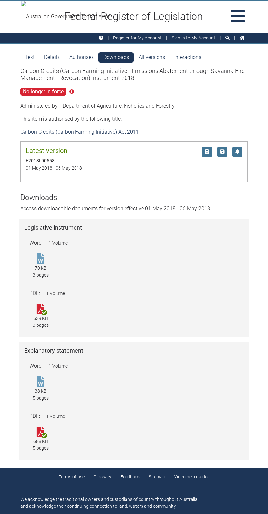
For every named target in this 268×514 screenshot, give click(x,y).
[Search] (227, 38)
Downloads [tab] (116, 57)
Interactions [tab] (187, 57)
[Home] (242, 38)
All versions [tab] (152, 57)
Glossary (102, 476)
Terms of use (72, 476)
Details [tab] (52, 57)
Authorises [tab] (81, 57)
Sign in (193, 37)
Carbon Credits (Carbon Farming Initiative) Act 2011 (79, 132)
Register (137, 37)
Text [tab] (30, 57)
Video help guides (191, 476)
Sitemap (157, 476)
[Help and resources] (101, 38)
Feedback (130, 476)
